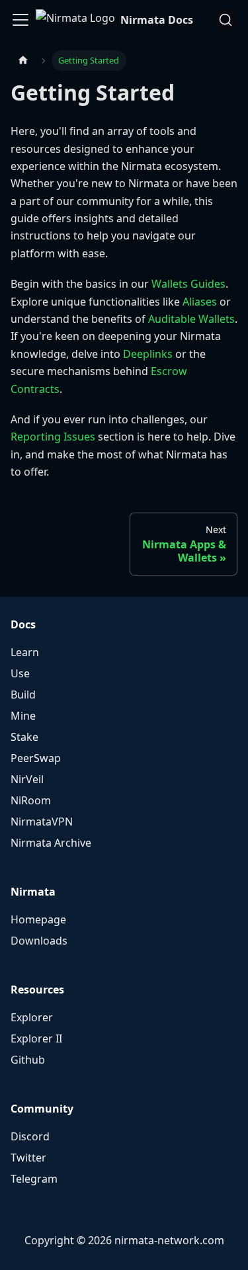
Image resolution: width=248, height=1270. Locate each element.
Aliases (200, 301)
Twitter (28, 1157)
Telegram (34, 1178)
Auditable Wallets (191, 319)
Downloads (39, 940)
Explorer (32, 1017)
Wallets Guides (188, 283)
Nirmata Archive (51, 842)
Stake (24, 737)
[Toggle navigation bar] (20, 20)
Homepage (38, 919)
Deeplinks (148, 354)
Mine (23, 715)
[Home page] (23, 60)
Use (20, 673)
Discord (30, 1136)
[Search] (225, 20)
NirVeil (27, 779)
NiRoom (31, 800)
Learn (25, 652)
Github (28, 1059)
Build (23, 694)
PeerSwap (36, 758)
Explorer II (36, 1038)
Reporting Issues (53, 436)
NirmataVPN (42, 821)
